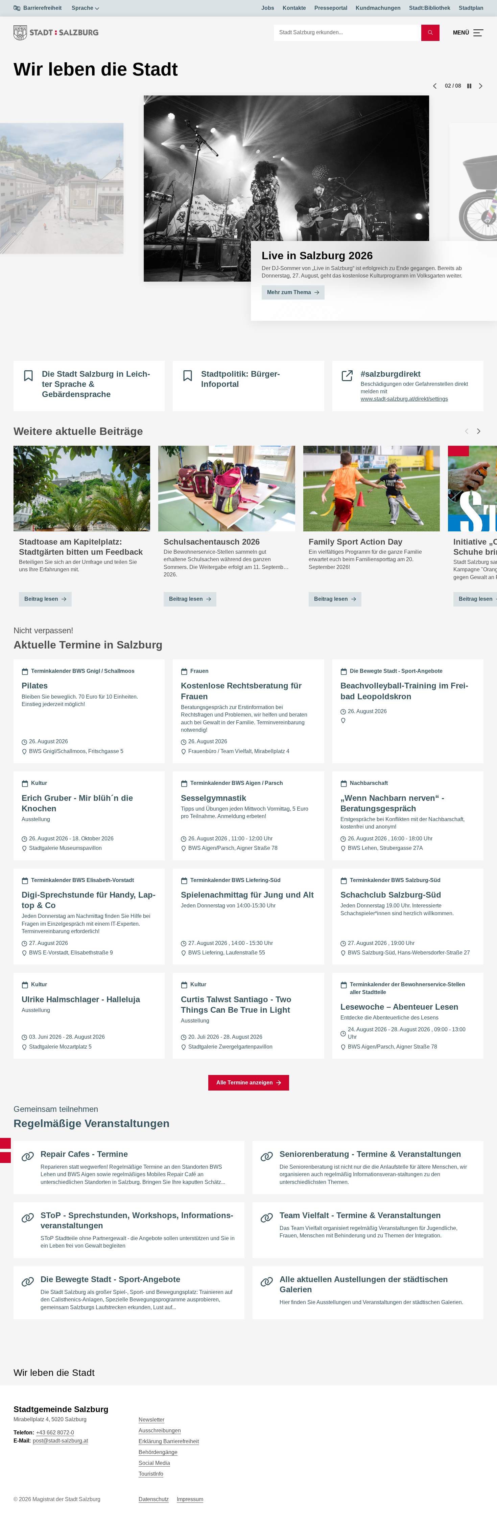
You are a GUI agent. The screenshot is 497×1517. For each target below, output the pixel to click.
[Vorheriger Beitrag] (466, 431)
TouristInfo (151, 1474)
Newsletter (151, 1420)
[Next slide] (480, 86)
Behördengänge (158, 1452)
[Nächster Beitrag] (478, 431)
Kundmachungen (378, 8)
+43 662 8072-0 (55, 1432)
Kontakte (294, 8)
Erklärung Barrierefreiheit (169, 1441)
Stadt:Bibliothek (429, 8)
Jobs (267, 8)
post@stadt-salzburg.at (60, 1441)
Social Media (154, 1463)
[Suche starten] (430, 33)
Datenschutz (154, 1499)
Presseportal (330, 8)
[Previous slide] (434, 86)
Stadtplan (471, 8)
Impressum (190, 1499)
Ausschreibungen (160, 1430)
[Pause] (469, 86)
